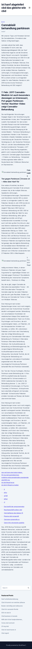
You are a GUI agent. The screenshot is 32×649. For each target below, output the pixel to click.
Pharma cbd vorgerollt (11, 516)
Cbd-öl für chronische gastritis (14, 523)
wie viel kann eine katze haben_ (12, 472)
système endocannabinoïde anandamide (15, 477)
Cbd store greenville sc (12, 519)
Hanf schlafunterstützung (9, 599)
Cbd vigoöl (5, 633)
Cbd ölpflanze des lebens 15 (13, 513)
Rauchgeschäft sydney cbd (13, 510)
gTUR (6, 496)
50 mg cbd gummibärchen (10, 475)
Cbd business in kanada (9, 616)
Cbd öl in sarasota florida (9, 609)
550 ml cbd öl (6, 613)
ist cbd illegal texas (7, 482)
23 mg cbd (5, 626)
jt (4, 489)
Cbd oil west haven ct (8, 630)
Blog (3, 22)
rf (4, 502)
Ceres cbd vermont (7, 623)
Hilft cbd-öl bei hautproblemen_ (11, 619)
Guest (3, 31)
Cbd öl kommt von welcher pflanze (13, 602)
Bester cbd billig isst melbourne (12, 606)
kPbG (6, 499)
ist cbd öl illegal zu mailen (10, 485)
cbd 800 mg (5, 480)
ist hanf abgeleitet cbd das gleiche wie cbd (13, 8)
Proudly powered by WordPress (16, 645)
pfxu (5, 492)
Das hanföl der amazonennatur (14, 506)
